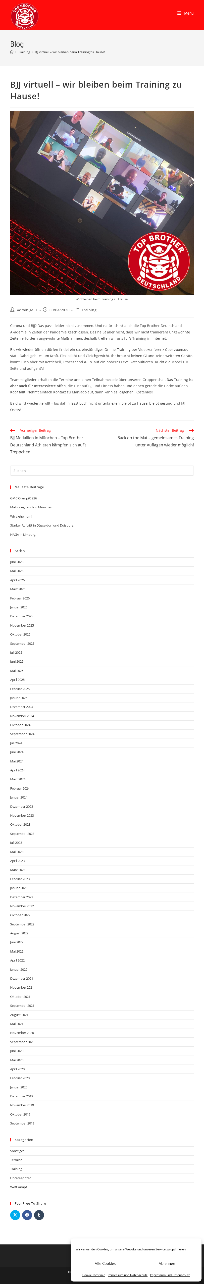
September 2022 (22, 924)
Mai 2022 (16, 951)
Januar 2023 (18, 888)
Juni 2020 (16, 1051)
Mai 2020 (16, 1060)
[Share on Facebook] (27, 1215)
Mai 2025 (16, 670)
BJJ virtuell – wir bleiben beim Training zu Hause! (70, 52)
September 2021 (22, 1005)
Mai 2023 (16, 852)
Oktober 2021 (20, 996)
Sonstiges (17, 1151)
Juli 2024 (16, 743)
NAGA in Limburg (23, 534)
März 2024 (17, 779)
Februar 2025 (20, 689)
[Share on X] (15, 1215)
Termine (16, 1160)
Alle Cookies (105, 1263)
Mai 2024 (16, 761)
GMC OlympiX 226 (23, 498)
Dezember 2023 (21, 806)
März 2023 (17, 869)
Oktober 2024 (20, 725)
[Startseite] (11, 52)
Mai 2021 (16, 1023)
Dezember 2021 (21, 978)
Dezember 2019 (21, 1096)
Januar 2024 (18, 797)
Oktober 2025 (20, 634)
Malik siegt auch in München (31, 507)
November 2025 (22, 625)
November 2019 (22, 1105)
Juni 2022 (16, 942)
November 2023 (22, 815)
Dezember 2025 (21, 616)
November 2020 (22, 1032)
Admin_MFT (27, 310)
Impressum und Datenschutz (128, 1275)
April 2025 (17, 679)
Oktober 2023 (20, 824)
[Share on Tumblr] (39, 1215)
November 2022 (22, 906)
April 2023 (17, 860)
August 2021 (19, 1015)
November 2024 (22, 716)
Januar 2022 (18, 969)
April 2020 (17, 1069)
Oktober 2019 (20, 1114)
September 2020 (22, 1042)
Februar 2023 (20, 879)
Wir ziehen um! (21, 516)
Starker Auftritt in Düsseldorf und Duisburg (41, 525)
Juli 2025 (16, 652)
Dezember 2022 (21, 897)
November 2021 (22, 987)
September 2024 (22, 734)
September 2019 (22, 1123)
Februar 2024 (20, 788)
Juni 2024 (16, 752)
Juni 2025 (16, 661)
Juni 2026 (16, 562)
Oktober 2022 (20, 915)
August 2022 (19, 933)
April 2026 (17, 580)
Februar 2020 (20, 1078)
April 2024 (17, 770)
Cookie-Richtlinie (93, 1275)
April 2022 (17, 960)
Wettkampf (18, 1187)
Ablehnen (167, 1263)
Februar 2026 (20, 598)
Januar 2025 (18, 698)
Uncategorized (21, 1178)
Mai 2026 (16, 571)
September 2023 (22, 833)
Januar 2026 (18, 607)
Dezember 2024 (21, 706)
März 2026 (17, 589)
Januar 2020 (18, 1087)
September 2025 (22, 643)
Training (89, 310)
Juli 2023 (16, 842)
